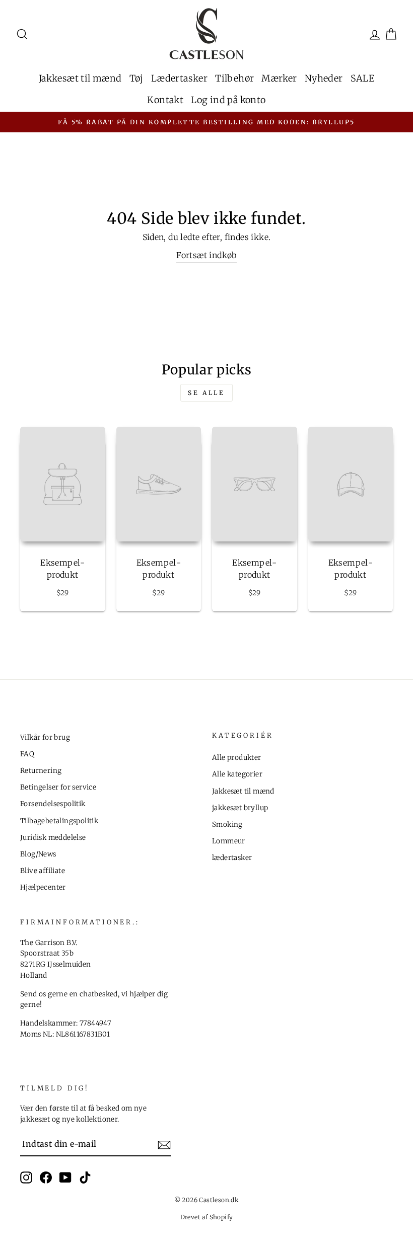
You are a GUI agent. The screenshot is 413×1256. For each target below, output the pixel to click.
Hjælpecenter (43, 887)
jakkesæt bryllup (240, 808)
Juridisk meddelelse (53, 837)
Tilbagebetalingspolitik (59, 821)
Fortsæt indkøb (206, 255)
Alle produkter (236, 757)
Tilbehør (234, 78)
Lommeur (228, 841)
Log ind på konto (228, 100)
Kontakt (165, 100)
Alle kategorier (237, 774)
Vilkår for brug (45, 737)
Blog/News (38, 854)
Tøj (136, 78)
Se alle (206, 393)
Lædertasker (179, 78)
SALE (363, 78)
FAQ (27, 754)
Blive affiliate (42, 871)
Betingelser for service (58, 787)
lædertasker (232, 857)
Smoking (227, 824)
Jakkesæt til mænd (80, 78)
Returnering (40, 770)
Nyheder (324, 78)
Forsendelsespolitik (53, 804)
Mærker (279, 78)
